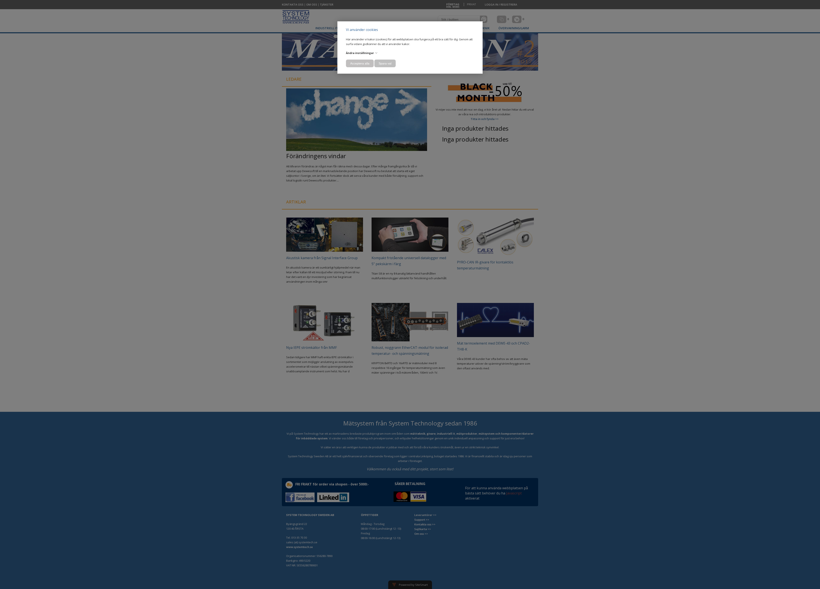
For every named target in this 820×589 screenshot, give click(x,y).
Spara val (385, 63)
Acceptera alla (359, 63)
